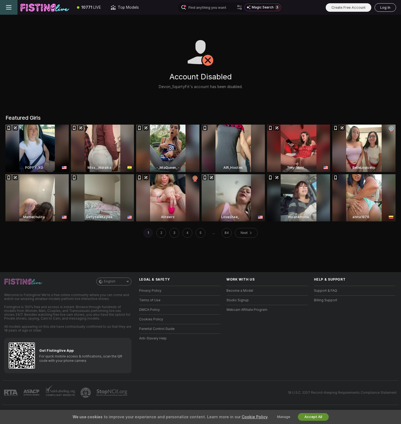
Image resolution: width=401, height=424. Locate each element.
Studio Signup (237, 300)
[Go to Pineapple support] (86, 392)
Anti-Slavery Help (153, 338)
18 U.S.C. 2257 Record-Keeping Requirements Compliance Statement (342, 393)
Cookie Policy (254, 417)
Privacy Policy (150, 291)
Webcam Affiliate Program (246, 310)
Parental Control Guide (157, 329)
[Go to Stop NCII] (112, 392)
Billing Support (325, 300)
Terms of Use (149, 300)
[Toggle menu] (8, 7)
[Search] (239, 7)
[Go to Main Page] (44, 7)
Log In (385, 7)
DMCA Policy (149, 310)
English (109, 281)
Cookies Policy (151, 319)
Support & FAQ (325, 291)
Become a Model (239, 291)
